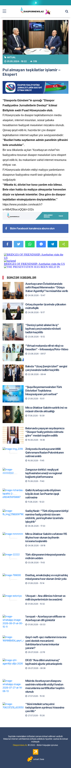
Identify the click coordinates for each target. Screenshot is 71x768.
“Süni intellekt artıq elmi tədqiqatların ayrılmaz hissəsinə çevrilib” (44, 707)
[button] (63, 244)
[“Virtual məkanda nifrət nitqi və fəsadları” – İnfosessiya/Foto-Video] (13, 349)
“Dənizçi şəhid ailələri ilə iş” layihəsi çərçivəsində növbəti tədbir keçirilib (43, 328)
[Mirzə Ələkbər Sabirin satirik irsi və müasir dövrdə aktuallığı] (13, 411)
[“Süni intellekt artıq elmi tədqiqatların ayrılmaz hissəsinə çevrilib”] (13, 707)
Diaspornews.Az (20, 745)
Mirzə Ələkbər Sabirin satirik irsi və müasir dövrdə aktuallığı (46, 409)
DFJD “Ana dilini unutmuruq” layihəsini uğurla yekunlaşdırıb (43, 661)
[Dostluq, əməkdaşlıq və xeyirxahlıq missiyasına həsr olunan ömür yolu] (13, 578)
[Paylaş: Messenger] (41, 244)
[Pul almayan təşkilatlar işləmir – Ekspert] (35, 37)
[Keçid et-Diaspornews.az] (32, 10)
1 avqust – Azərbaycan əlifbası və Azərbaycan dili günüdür (45, 618)
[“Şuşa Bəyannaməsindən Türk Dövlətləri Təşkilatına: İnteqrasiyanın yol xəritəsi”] (13, 390)
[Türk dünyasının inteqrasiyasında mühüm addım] (13, 558)
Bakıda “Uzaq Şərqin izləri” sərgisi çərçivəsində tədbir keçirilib (46, 368)
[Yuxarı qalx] (61, 758)
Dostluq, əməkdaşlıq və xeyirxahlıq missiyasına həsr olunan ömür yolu (46, 576)
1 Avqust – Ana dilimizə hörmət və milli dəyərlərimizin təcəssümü (45, 597)
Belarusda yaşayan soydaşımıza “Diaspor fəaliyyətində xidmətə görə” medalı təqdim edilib (44, 431)
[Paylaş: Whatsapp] (30, 244)
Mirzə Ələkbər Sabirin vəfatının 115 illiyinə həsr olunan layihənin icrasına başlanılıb (46, 537)
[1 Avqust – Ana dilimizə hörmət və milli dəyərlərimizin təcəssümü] (13, 599)
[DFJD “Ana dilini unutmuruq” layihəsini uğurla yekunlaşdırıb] (13, 663)
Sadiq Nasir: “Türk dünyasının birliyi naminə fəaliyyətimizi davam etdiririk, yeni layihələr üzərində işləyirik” (46, 516)
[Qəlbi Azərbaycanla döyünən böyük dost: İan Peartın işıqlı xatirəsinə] (13, 493)
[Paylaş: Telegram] (52, 244)
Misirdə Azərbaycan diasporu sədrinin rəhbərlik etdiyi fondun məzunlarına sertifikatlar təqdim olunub (44, 686)
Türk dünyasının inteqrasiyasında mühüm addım (45, 556)
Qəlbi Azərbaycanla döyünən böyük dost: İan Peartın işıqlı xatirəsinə (42, 493)
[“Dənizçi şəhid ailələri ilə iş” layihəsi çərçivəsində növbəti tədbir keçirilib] (13, 328)
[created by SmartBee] (35, 759)
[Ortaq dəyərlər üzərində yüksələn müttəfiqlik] (13, 308)
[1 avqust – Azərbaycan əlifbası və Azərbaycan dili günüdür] (13, 620)
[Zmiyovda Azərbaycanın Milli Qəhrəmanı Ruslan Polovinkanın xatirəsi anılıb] (13, 452)
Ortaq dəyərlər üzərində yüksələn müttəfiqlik (45, 306)
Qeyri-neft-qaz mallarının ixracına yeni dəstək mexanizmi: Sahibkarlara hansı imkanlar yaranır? (46, 642)
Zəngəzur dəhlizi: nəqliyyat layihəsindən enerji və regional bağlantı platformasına (43, 473)
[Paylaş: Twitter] (18, 244)
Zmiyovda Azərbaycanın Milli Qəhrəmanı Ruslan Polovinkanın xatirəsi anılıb (44, 452)
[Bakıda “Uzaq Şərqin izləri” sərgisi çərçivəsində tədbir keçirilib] (13, 370)
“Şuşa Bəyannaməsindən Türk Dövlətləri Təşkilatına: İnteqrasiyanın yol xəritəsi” (43, 390)
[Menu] (6, 11)
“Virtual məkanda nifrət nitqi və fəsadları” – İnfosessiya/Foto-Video (46, 347)
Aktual (11, 57)
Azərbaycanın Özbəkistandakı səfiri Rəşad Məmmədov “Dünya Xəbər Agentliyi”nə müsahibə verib (46, 287)
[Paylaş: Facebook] (7, 244)
